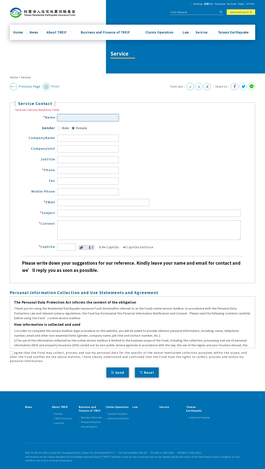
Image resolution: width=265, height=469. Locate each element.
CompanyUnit (43, 148)
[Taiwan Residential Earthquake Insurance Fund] (44, 12)
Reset (149, 372)
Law (185, 32)
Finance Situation (91, 422)
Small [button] (190, 86)
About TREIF (56, 32)
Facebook (220, 3)
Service (201, 32)
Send (119, 372)
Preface (58, 413)
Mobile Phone (43, 191)
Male (65, 128)
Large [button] (207, 86)
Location (59, 422)
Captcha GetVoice (140, 247)
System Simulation (118, 418)
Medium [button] (198, 86)
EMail (50, 202)
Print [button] (55, 86)
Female (81, 128)
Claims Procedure (117, 413)
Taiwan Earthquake (233, 32)
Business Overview (91, 417)
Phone (49, 170)
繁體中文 (208, 3)
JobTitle (47, 159)
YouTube (231, 3)
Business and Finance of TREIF (105, 32)
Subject (48, 212)
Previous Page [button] (29, 86)
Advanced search (239, 12)
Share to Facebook (234, 86)
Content (48, 223)
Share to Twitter (243, 86)
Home (18, 32)
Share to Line (251, 86)
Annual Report (89, 426)
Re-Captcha (110, 247)
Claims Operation (159, 32)
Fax (52, 180)
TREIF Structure (63, 418)
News (34, 32)
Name (50, 117)
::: (191, 3)
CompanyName (42, 137)
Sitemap (198, 3)
